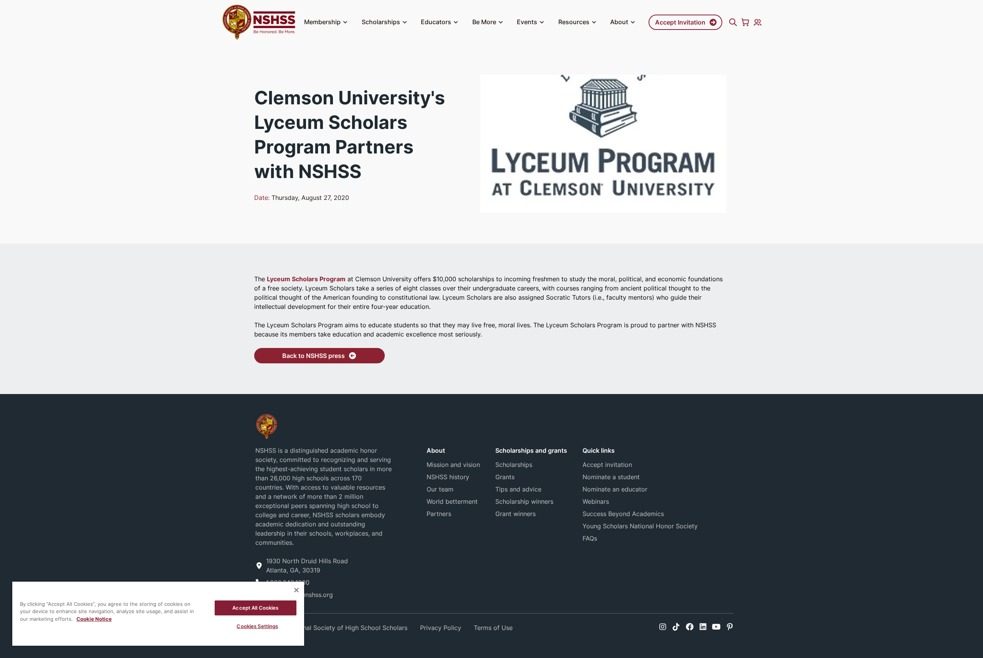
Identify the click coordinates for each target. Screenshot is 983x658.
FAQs (590, 538)
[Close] (296, 590)
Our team (440, 489)
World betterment (452, 501)
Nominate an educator (615, 489)
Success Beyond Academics (623, 514)
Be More (484, 22)
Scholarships (381, 22)
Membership (322, 22)
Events (527, 22)
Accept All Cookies (255, 608)
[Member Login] (757, 22)
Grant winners (515, 514)
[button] (345, 22)
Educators (436, 22)
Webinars (596, 501)
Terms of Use (493, 628)
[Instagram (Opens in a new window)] (662, 627)
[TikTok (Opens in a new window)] (676, 627)
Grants (505, 477)
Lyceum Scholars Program (306, 279)
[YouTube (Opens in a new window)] (716, 627)
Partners (439, 514)
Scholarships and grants (531, 450)
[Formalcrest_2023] (266, 425)
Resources (573, 22)
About (619, 22)
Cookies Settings (257, 626)
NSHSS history (448, 477)
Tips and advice (518, 489)
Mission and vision (453, 464)
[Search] (733, 22)
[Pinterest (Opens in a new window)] (730, 627)
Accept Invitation (680, 22)
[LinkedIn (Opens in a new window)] (703, 627)
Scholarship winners (524, 501)
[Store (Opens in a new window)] (745, 22)
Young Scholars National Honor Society (640, 526)
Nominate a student (611, 477)
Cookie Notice (94, 619)
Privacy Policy (440, 628)
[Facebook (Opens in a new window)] (689, 627)
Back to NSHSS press (313, 356)
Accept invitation (607, 464)
